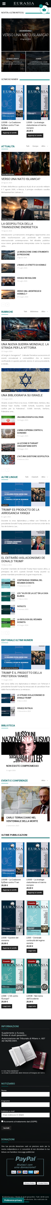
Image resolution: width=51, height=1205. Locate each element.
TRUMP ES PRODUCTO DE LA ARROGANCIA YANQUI (20, 511)
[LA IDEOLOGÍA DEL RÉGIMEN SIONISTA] (8, 623)
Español (5, 505)
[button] (47, 3)
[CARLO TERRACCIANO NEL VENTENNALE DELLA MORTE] (25, 803)
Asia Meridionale (26, 31)
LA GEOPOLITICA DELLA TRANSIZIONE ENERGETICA (19, 225)
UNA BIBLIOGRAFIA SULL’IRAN (30, 417)
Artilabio (25, 1202)
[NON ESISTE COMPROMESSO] (25, 748)
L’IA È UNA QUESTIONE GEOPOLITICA (33, 456)
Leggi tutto (32, 951)
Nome (4, 1090)
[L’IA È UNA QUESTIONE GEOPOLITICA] (8, 459)
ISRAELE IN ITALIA (25, 708)
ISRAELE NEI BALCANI (26, 278)
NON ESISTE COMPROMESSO (22, 765)
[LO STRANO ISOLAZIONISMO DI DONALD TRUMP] (8, 698)
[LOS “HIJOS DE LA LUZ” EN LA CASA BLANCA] (8, 596)
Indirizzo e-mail (7, 1111)
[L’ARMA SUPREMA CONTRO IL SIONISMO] (8, 433)
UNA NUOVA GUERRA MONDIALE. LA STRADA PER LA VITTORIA (25, 346)
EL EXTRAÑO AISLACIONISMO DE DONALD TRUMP (23, 559)
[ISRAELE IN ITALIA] (8, 711)
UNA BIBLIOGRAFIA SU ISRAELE (22, 395)
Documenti (6, 340)
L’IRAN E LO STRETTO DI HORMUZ (31, 265)
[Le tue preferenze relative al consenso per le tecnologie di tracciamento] (13, 1200)
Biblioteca (34, 311)
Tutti (27, 146)
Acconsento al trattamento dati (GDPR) (20, 1121)
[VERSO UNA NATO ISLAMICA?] (25, 164)
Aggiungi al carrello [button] (10, 132)
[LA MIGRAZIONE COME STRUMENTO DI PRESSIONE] (8, 255)
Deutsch (35, 477)
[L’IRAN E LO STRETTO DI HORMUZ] (8, 268)
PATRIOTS (21, 606)
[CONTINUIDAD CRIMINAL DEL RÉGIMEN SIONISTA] (8, 583)
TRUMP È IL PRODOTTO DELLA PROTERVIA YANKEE (21, 674)
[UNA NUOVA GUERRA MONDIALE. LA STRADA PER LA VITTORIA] (25, 329)
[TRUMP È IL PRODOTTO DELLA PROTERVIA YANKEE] (25, 657)
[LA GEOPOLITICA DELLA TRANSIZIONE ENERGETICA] (25, 208)
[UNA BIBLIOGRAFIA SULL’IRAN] (8, 420)
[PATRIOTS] (8, 609)
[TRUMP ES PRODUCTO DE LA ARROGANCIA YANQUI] (25, 494)
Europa (38, 59)
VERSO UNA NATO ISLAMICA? (20, 179)
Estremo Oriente (13, 59)
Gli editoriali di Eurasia (10, 668)
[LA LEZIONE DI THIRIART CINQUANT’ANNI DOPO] (8, 446)
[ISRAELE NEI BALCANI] (8, 281)
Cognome (5, 1101)
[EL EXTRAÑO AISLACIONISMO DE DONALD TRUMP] (25, 542)
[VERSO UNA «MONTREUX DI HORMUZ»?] (8, 294)
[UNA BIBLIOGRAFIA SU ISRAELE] (25, 380)
